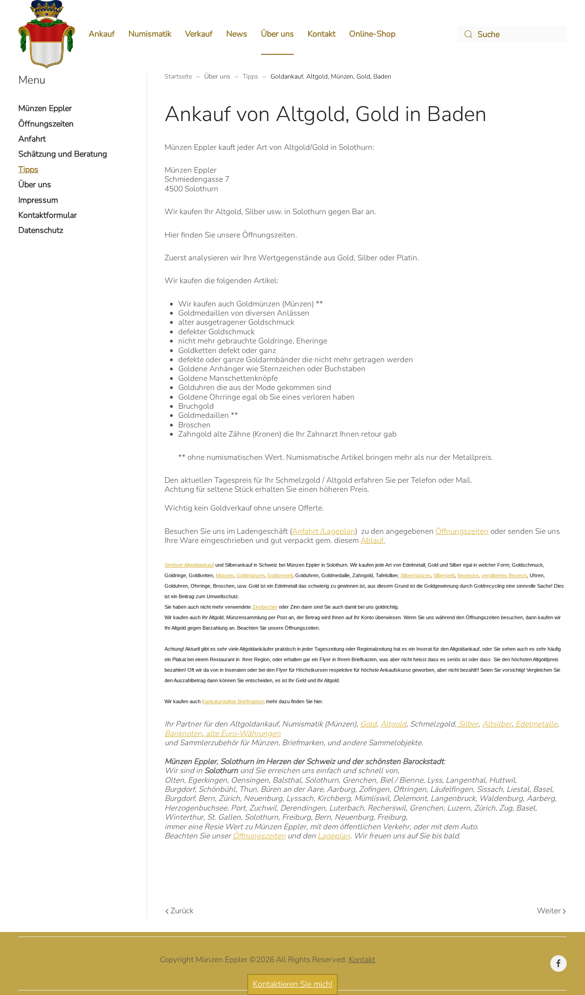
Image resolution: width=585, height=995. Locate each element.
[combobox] (512, 34)
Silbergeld (444, 575)
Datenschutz (40, 230)
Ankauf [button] (102, 33)
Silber (468, 724)
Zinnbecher (264, 607)
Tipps (28, 169)
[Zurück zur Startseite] (46, 34)
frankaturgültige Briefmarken (233, 701)
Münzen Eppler (45, 108)
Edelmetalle (535, 724)
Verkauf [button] (199, 33)
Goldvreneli (279, 575)
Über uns (34, 184)
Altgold (393, 724)
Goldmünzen (250, 575)
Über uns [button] (277, 33)
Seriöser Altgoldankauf (189, 565)
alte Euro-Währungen (242, 733)
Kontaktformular (47, 215)
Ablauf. (373, 540)
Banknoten (183, 733)
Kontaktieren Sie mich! (292, 984)
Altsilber (497, 724)
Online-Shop (372, 33)
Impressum (38, 200)
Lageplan (334, 836)
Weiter (549, 911)
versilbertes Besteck (504, 575)
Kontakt (321, 33)
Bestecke (468, 575)
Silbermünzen (415, 575)
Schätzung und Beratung (62, 153)
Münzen (225, 575)
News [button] (236, 33)
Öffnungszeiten (462, 531)
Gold (368, 724)
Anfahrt (32, 138)
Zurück (181, 911)
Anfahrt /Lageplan (323, 531)
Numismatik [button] (149, 33)
